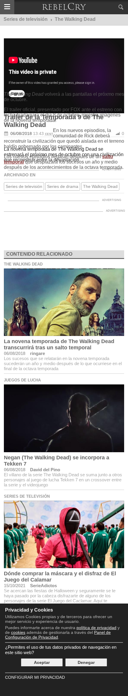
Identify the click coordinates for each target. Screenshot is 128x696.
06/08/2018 (14, 353)
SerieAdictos (43, 585)
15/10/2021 (14, 585)
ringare (37, 353)
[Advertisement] (64, 210)
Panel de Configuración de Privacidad (58, 635)
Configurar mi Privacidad (35, 677)
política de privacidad (96, 627)
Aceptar (42, 662)
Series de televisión (27, 496)
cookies (18, 632)
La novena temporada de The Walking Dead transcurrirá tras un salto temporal (59, 344)
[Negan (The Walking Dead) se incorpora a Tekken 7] (64, 418)
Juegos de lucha (22, 380)
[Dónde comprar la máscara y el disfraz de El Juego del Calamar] (64, 534)
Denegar (86, 662)
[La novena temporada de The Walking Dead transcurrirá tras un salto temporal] (64, 302)
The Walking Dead (23, 264)
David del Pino (45, 469)
